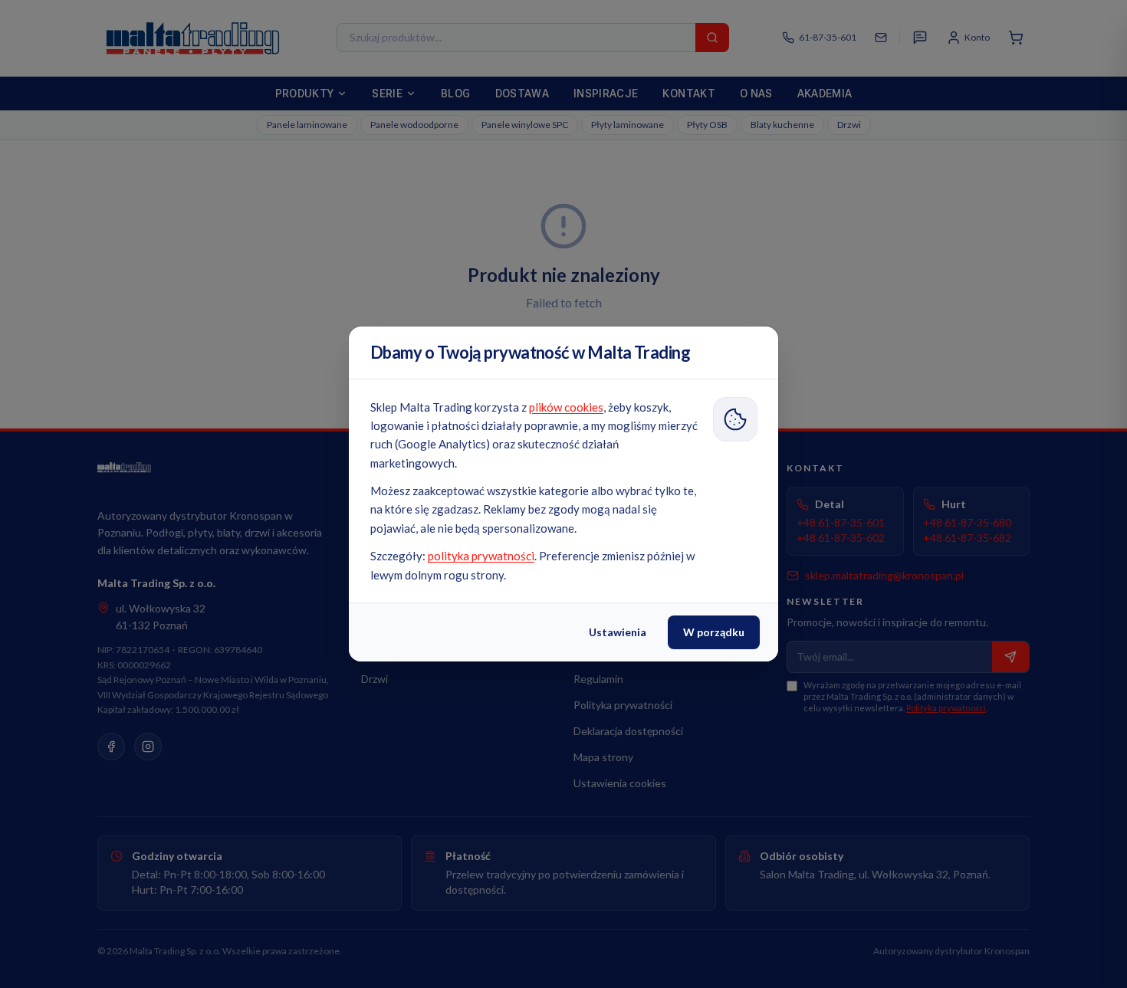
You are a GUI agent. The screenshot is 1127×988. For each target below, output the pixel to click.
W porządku (713, 631)
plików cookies (566, 407)
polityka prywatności (481, 556)
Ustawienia (617, 631)
